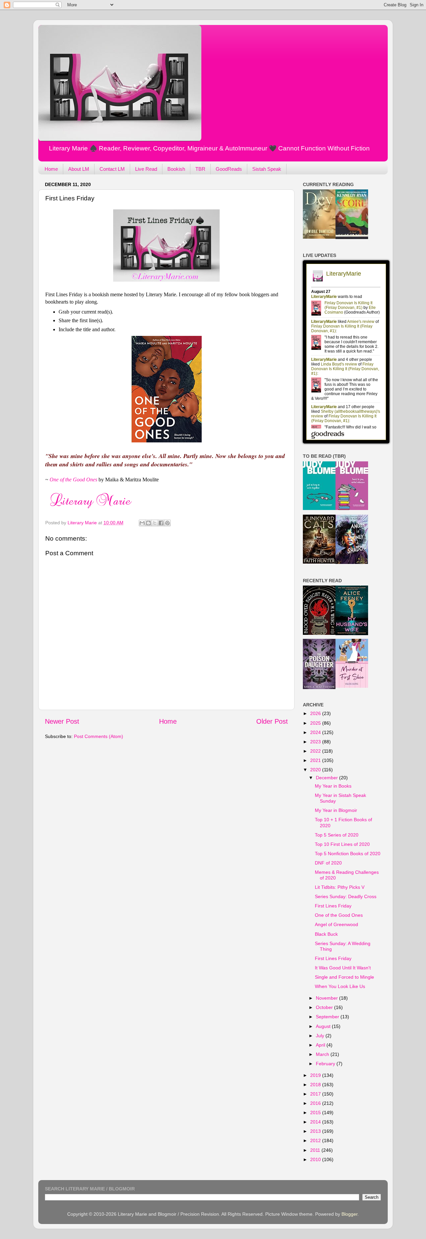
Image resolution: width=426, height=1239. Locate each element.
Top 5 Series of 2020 (336, 835)
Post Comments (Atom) (98, 736)
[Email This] (142, 523)
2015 (316, 1112)
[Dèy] (319, 237)
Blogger (349, 1214)
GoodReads (229, 169)
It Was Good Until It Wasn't (343, 967)
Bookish (176, 169)
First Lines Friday (333, 905)
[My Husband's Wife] (351, 633)
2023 (316, 741)
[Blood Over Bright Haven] (319, 633)
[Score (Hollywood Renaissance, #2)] (351, 237)
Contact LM (112, 169)
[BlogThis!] (148, 523)
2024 (316, 732)
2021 (316, 760)
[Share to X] (154, 523)
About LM (78, 169)
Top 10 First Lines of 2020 (342, 844)
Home (51, 169)
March (323, 1054)
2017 (316, 1094)
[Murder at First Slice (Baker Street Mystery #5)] (351, 686)
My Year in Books (333, 786)
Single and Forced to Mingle (344, 977)
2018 (316, 1084)
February (326, 1063)
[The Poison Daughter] (319, 687)
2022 (316, 751)
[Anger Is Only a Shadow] (351, 562)
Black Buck (326, 934)
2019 (316, 1075)
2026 (316, 713)
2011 (315, 1150)
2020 (316, 769)
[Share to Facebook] (161, 523)
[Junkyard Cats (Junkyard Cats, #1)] (319, 562)
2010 (316, 1159)
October (325, 1007)
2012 (316, 1140)
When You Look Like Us (340, 986)
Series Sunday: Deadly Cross (345, 896)
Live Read (146, 169)
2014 (316, 1121)
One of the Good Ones (339, 915)
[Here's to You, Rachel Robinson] (351, 508)
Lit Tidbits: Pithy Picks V (339, 887)
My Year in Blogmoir (336, 810)
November (327, 998)
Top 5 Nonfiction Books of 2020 (347, 853)
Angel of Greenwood (336, 924)
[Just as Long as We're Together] (319, 508)
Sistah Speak (266, 169)
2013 (316, 1131)
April (321, 1045)
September (328, 1016)
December (327, 777)
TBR (200, 169)
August (324, 1026)
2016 (316, 1103)
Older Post (272, 721)
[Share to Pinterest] (167, 523)
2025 (316, 723)
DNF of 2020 (328, 863)
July (320, 1035)
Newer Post (62, 721)
